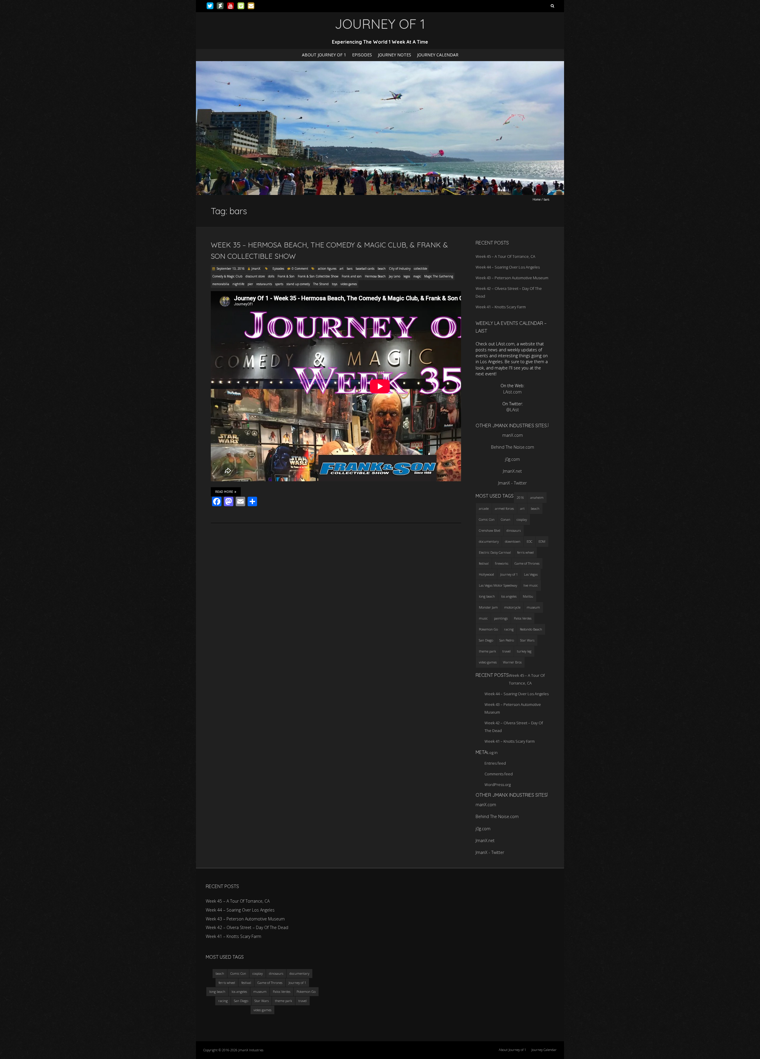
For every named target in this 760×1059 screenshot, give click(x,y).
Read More (224, 492)
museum (533, 607)
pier (250, 284)
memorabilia (220, 284)
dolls (271, 276)
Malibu (528, 596)
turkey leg (524, 651)
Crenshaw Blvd (489, 530)
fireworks (501, 563)
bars (349, 268)
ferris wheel (525, 552)
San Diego (486, 640)
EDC (529, 541)
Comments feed (498, 774)
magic (417, 276)
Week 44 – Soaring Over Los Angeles (508, 267)
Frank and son (352, 276)
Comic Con (487, 519)
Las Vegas (531, 574)
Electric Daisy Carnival (495, 552)
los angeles (509, 596)
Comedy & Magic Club (227, 276)
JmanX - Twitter (512, 483)
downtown (512, 541)
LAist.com (512, 392)
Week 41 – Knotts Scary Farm (501, 306)
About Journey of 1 (324, 55)
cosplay (522, 519)
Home (537, 199)
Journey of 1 (509, 574)
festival (484, 563)
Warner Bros (512, 662)
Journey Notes (394, 55)
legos (406, 276)
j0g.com (512, 459)
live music (530, 585)
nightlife (238, 284)
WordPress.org (497, 784)
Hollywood (486, 574)
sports (279, 284)
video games (349, 284)
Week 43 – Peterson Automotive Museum (512, 277)
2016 (520, 497)
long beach (487, 596)
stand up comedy (298, 284)
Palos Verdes (522, 618)
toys (334, 284)
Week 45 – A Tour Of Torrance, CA (505, 256)
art (341, 268)
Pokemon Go (488, 629)
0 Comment (300, 268)
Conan (505, 519)
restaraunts (264, 284)
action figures (327, 268)
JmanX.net (512, 471)
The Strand (321, 284)
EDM (542, 541)
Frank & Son (286, 276)
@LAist (512, 409)
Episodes (362, 55)
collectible (420, 268)
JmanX (255, 268)
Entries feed (495, 763)
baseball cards (365, 268)
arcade (484, 508)
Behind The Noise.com (512, 447)
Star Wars (527, 640)
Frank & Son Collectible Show (318, 276)
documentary (489, 541)
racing (509, 629)
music (483, 618)
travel (506, 651)
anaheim (537, 497)
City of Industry (400, 268)
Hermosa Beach (375, 276)
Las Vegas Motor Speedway (498, 585)
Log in (492, 752)
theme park (487, 651)
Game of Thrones (526, 563)
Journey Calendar (437, 55)
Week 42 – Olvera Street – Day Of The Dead (247, 927)
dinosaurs (513, 530)
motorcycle (512, 607)
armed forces (504, 508)
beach (382, 268)
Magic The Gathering (438, 276)
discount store (255, 276)
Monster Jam (488, 607)
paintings (501, 618)
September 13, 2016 (230, 268)
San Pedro (506, 640)
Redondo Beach (531, 629)
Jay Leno (394, 276)
